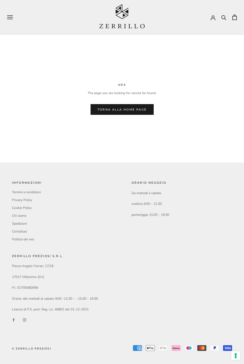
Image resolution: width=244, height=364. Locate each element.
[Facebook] (13, 319)
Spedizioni (19, 223)
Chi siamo (19, 215)
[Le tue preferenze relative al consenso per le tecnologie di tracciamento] (235, 355)
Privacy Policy (22, 200)
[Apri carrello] (234, 17)
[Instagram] (24, 319)
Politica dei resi (23, 239)
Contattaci (19, 231)
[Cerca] (223, 17)
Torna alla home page (122, 109)
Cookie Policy (22, 208)
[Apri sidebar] (10, 17)
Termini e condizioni (26, 192)
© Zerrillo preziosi (31, 348)
